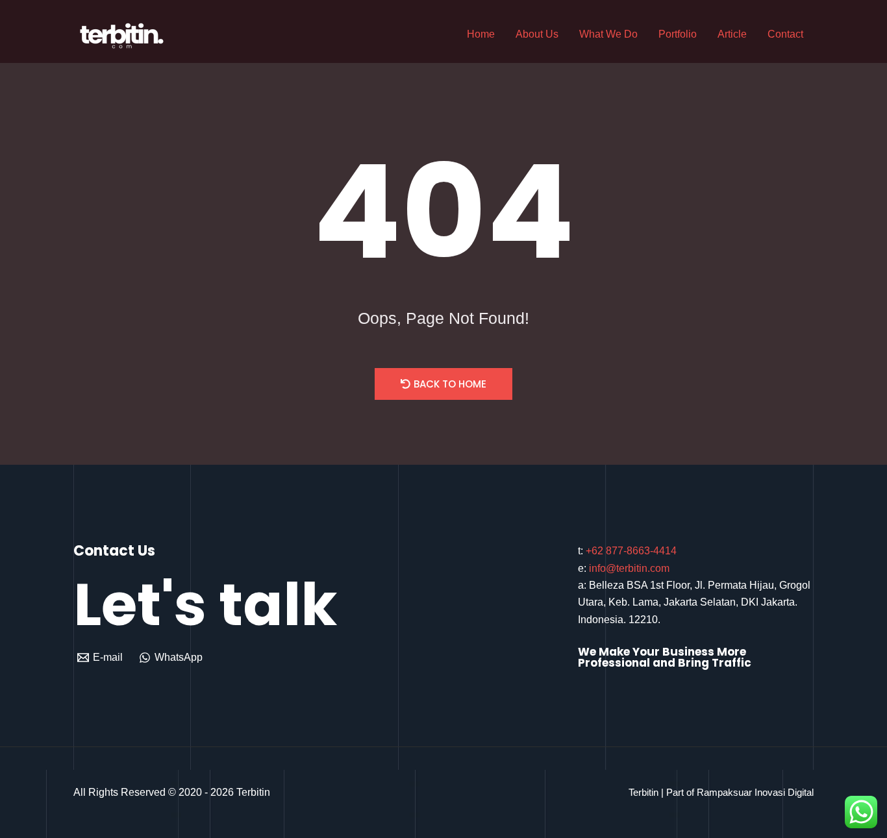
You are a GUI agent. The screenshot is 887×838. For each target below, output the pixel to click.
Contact (785, 34)
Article (732, 34)
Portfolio (677, 34)
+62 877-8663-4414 (631, 550)
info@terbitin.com (629, 568)
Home (481, 34)
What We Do (608, 34)
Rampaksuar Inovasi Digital (755, 792)
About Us (537, 34)
